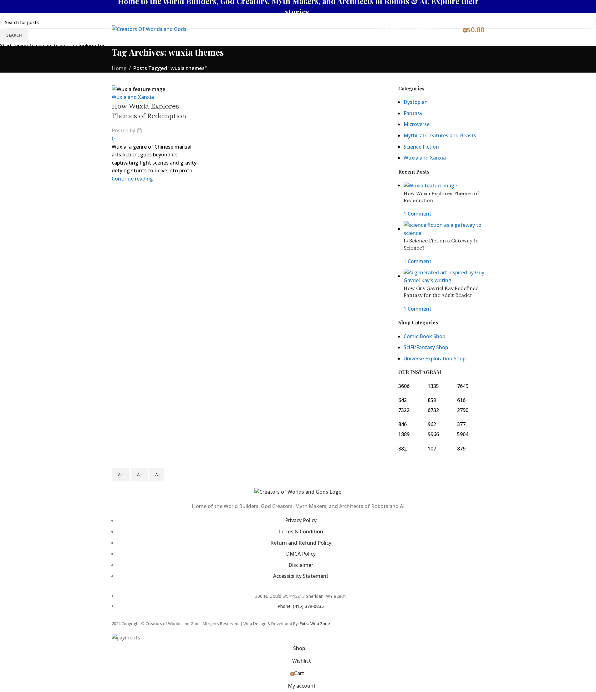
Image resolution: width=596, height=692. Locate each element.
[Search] (444, 29)
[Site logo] (149, 28)
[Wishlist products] (455, 29)
